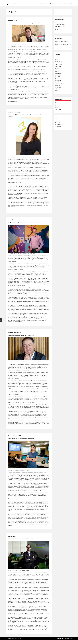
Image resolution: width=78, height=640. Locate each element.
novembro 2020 (58, 63)
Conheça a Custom (52, 3)
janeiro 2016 (57, 82)
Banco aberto (12, 220)
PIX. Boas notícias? (59, 29)
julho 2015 (57, 90)
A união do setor (12, 20)
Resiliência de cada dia (14, 332)
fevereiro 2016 (58, 80)
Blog (56, 102)
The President (58, 109)
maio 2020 (57, 71)
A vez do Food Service (60, 24)
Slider (56, 107)
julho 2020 (57, 68)
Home (35, 3)
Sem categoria (58, 105)
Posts (57, 122)
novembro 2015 (58, 85)
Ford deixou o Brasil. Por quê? (61, 28)
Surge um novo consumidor (61, 26)
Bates (56, 44)
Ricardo (57, 41)
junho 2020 (57, 70)
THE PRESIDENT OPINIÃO (41, 3)
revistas (57, 104)
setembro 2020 (58, 64)
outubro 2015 (58, 87)
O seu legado (11, 536)
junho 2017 (57, 76)
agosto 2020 (58, 66)
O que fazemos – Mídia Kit (62, 3)
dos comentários (59, 124)
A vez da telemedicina (14, 112)
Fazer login (57, 121)
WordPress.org (58, 126)
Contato (70, 3)
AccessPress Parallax (68, 638)
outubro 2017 (58, 75)
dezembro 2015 (58, 83)
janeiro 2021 (57, 59)
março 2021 (57, 57)
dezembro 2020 (58, 61)
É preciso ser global (59, 22)
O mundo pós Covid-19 (14, 436)
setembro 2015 (58, 88)
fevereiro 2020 (58, 73)
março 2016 (57, 78)
